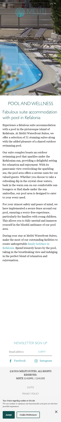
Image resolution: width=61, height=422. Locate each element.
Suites (30, 387)
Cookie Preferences (28, 415)
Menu (11, 4)
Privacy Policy (30, 393)
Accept (9, 415)
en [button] (52, 4)
